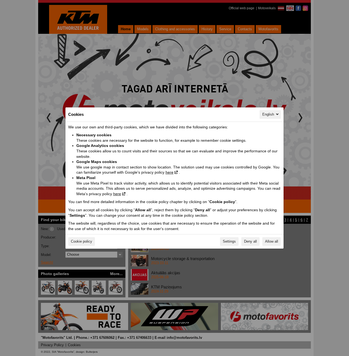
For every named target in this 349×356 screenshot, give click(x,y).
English (268, 114)
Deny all (250, 241)
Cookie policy (81, 241)
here (169, 172)
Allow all (271, 241)
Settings (229, 241)
